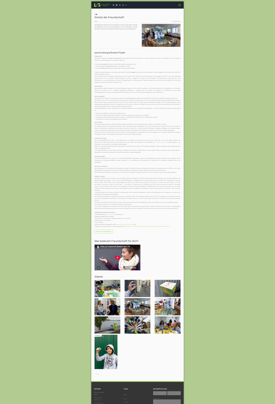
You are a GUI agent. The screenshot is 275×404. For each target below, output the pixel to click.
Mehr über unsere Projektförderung (104, 230)
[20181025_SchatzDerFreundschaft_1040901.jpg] (107, 287)
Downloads (126, 401)
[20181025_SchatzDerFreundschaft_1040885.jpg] (167, 324)
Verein (125, 398)
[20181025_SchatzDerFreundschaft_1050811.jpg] (107, 306)
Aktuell (125, 393)
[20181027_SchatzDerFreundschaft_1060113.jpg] (167, 306)
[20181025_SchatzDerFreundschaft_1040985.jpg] (107, 351)
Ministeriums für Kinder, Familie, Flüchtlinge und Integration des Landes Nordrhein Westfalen (147, 225)
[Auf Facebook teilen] (96, 13)
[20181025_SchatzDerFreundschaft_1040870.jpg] (137, 324)
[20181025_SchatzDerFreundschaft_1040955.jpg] (167, 287)
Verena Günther (110, 213)
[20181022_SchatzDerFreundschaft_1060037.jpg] (107, 324)
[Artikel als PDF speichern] (95, 13)
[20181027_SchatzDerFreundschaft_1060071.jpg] (137, 306)
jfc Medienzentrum (160, 141)
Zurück (97, 373)
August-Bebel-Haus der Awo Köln (125, 223)
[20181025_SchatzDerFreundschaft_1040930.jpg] (137, 287)
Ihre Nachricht (156, 397)
